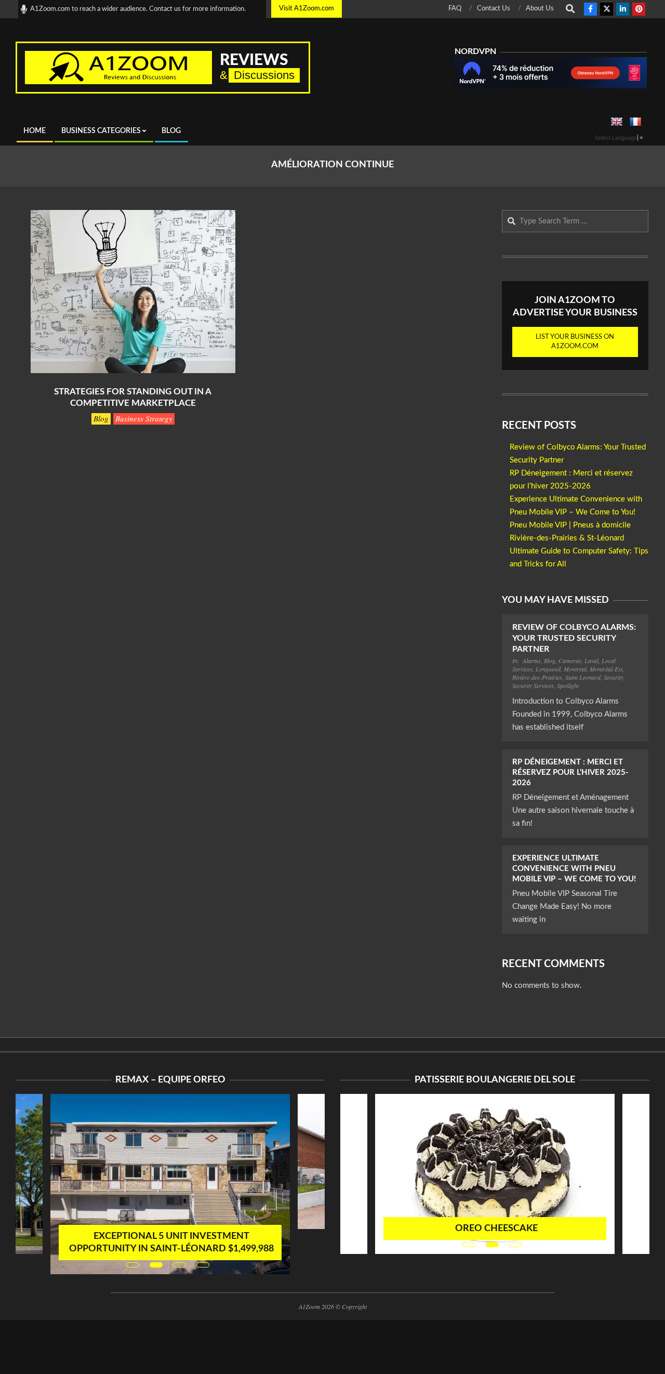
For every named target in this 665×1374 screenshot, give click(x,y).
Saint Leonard (583, 677)
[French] (635, 122)
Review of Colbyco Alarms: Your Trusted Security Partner (574, 638)
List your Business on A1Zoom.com (575, 342)
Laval (591, 660)
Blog (101, 418)
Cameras (569, 660)
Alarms (532, 660)
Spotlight (568, 685)
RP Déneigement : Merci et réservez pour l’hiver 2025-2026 (570, 772)
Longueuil (548, 669)
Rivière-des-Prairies (537, 677)
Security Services (533, 685)
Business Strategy (143, 418)
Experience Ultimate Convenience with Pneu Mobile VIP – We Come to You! (574, 868)
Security (613, 677)
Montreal (575, 669)
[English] (616, 122)
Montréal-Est (606, 669)
